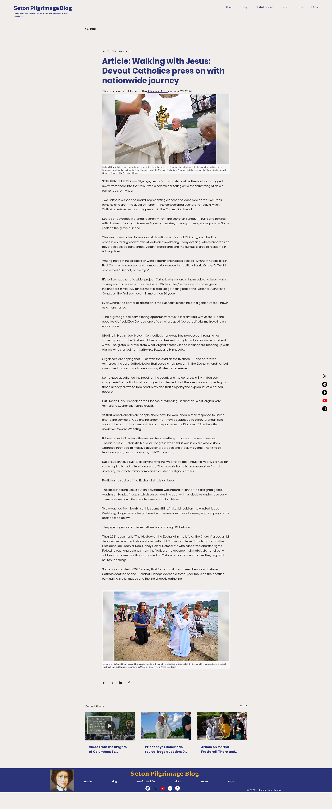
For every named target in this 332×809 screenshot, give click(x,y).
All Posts (90, 28)
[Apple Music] (324, 408)
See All (243, 705)
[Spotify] (324, 384)
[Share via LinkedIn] (120, 682)
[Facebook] (324, 392)
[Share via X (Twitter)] (112, 682)
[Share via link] (129, 682)
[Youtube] (324, 400)
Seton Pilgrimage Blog (43, 8)
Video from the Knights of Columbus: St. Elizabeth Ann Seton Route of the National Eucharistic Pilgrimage (108, 749)
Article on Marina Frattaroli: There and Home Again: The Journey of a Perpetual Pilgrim (220, 749)
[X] (324, 376)
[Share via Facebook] (103, 682)
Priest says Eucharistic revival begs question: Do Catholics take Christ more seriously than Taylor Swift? (166, 749)
